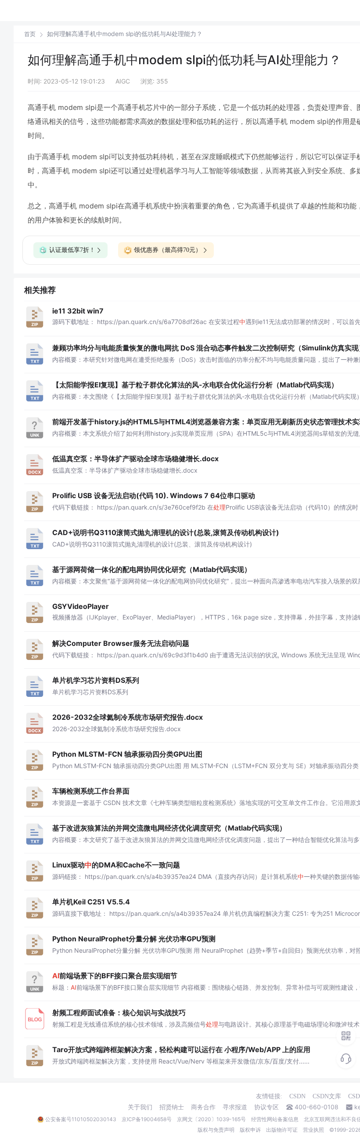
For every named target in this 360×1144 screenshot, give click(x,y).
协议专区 (266, 1107)
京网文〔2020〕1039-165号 (211, 1119)
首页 (30, 34)
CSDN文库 (327, 1096)
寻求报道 (235, 1107)
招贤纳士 (171, 1107)
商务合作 (203, 1107)
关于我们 (140, 1107)
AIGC (122, 81)
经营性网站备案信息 (275, 1119)
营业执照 (313, 1129)
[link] (30, 34)
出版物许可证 (282, 1129)
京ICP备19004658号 (147, 1119)
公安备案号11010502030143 (80, 1119)
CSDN (297, 1096)
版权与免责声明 (216, 1129)
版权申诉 (250, 1129)
